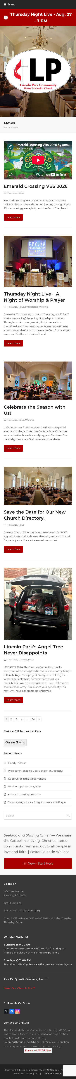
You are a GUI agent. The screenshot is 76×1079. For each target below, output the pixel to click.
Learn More (13, 217)
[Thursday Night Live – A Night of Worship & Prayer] (38, 261)
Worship (43, 306)
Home (7, 127)
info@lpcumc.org (29, 910)
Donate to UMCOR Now (38, 1050)
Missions (22, 659)
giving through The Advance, (25, 1041)
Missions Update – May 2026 (24, 786)
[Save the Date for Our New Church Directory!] (38, 485)
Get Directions (12, 902)
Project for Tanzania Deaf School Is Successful (35, 770)
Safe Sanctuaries (53, 1073)
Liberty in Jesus (17, 762)
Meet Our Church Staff (19, 988)
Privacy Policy (34, 1073)
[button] (9, 4)
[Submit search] (69, 816)
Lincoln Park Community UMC (36, 1069)
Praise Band (31, 306)
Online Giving (15, 742)
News (21, 193)
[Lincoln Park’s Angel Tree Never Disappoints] (38, 603)
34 (34, 719)
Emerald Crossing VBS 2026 (36, 186)
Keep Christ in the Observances (27, 778)
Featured (12, 193)
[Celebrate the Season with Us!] (38, 380)
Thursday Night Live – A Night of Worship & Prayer (37, 802)
